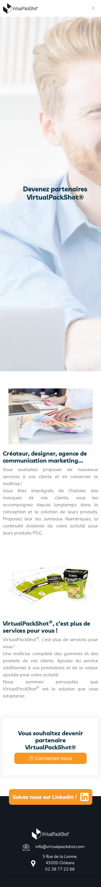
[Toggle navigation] (93, 8)
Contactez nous (53, 758)
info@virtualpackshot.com (59, 846)
